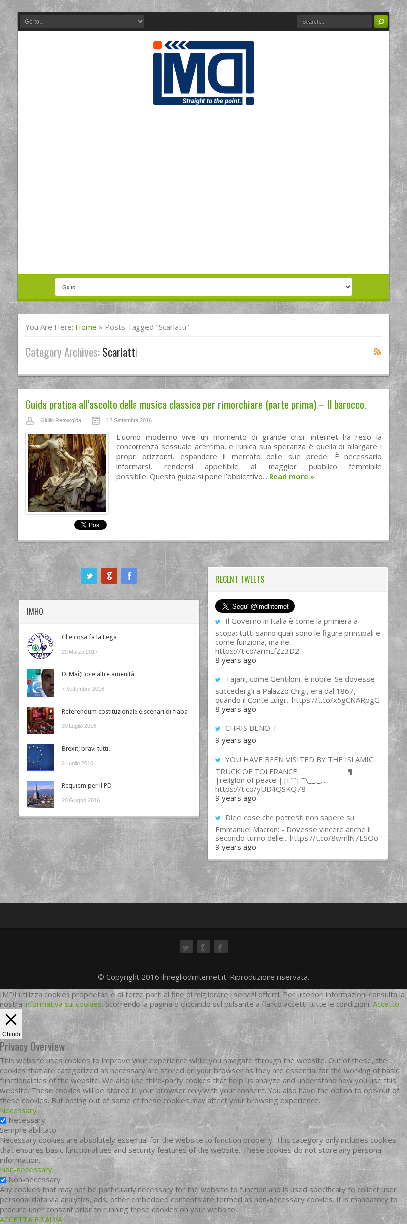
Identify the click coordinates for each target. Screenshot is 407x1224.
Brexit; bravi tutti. (86, 748)
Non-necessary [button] (26, 1169)
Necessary (26, 1120)
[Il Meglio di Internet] (203, 94)
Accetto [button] (386, 1004)
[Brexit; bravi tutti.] (40, 757)
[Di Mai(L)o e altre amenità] (40, 683)
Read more (291, 476)
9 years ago (235, 740)
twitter (89, 576)
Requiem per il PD (87, 785)
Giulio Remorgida (60, 420)
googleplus (109, 576)
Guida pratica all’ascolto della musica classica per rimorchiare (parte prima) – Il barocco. (195, 404)
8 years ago (235, 660)
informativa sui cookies (63, 1004)
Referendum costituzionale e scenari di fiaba (125, 711)
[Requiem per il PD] (40, 794)
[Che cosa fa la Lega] (40, 646)
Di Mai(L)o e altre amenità (98, 674)
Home (86, 327)
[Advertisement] (203, 189)
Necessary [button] (18, 1110)
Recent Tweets (239, 579)
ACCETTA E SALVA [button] (31, 1219)
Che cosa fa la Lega (89, 637)
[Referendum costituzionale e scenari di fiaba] (40, 720)
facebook (129, 576)
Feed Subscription (378, 351)
